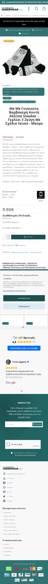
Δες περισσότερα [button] (14, 377)
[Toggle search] (36, 9)
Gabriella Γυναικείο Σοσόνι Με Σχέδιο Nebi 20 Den (12, 315)
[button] (21, 327)
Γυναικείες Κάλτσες (21, 15)
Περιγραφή (8, 137)
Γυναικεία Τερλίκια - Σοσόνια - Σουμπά (19, 102)
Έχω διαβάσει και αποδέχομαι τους (25, 454)
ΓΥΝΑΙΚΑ (7, 15)
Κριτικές (20, 137)
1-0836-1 (7, 98)
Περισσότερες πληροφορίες (14, 291)
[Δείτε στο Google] (8, 362)
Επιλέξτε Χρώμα (10, 222)
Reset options (7, 218)
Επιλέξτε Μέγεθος (11, 228)
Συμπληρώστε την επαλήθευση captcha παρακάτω (13, 435)
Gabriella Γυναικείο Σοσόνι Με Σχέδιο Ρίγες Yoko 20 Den (36, 315)
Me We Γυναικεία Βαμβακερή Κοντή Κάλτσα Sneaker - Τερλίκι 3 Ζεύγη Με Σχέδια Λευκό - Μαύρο (21, 91)
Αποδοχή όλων (24, 298)
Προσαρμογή (24, 306)
